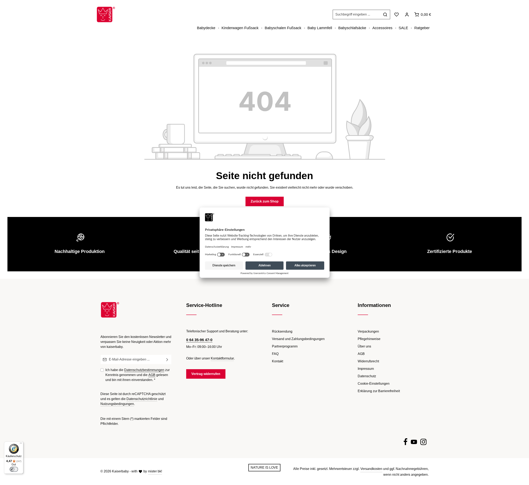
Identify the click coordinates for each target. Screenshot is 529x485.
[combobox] (357, 14)
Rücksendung (282, 331)
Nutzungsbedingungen (117, 404)
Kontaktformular (222, 358)
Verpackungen (368, 331)
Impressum (366, 368)
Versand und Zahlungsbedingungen (298, 339)
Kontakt (277, 361)
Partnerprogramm (285, 346)
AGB (151, 375)
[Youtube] (414, 442)
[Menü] (20, 444)
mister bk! (155, 471)
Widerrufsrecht (368, 361)
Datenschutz (367, 376)
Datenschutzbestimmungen (144, 370)
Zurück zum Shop (265, 201)
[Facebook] (405, 442)
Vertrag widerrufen (205, 374)
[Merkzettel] (396, 14)
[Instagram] (423, 442)
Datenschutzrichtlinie (141, 399)
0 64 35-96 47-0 (199, 340)
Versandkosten (371, 469)
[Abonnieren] (167, 359)
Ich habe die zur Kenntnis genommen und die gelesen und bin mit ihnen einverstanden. (137, 375)
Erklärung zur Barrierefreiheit (379, 391)
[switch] (14, 469)
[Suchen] (385, 14)
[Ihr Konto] (407, 14)
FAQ (275, 354)
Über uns (364, 346)
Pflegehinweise (369, 339)
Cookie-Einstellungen (374, 383)
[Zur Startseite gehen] (106, 14)
